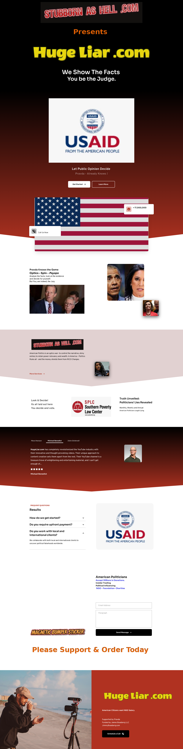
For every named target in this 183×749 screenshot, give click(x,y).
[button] (58, 518)
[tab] (36, 441)
